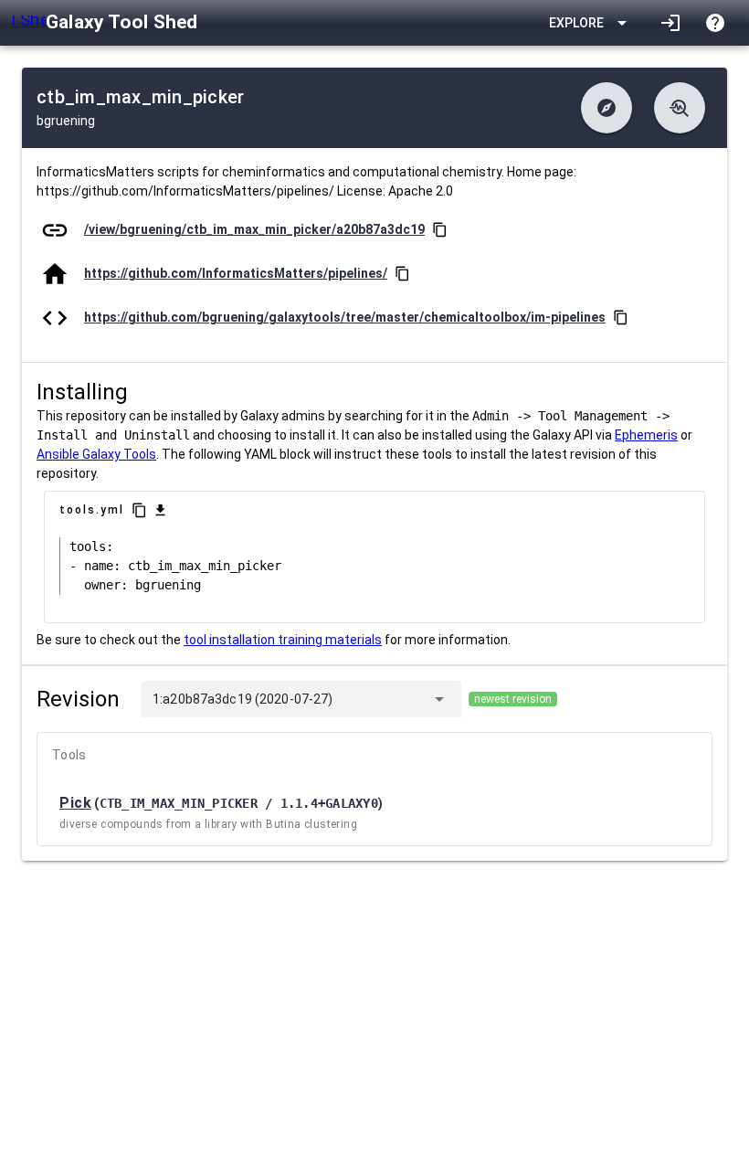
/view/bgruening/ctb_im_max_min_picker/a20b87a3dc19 (254, 229)
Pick (75, 802)
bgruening (66, 120)
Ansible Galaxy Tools (96, 454)
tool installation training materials (283, 639)
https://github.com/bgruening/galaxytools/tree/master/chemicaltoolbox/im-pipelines (345, 317)
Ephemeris (646, 435)
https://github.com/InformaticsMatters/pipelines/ (235, 273)
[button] (606, 107)
